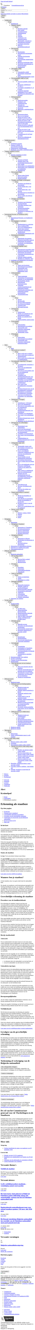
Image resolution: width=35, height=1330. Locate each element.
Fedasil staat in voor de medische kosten (24, 697)
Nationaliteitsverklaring (24, 570)
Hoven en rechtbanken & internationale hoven (24, 137)
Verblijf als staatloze (8, 1169)
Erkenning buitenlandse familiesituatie (24, 231)
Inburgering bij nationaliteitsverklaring (21, 546)
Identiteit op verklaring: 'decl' (25, 258)
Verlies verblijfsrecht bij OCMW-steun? (24, 618)
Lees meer (3, 1176)
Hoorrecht (20, 108)
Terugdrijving (21, 170)
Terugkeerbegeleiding (23, 208)
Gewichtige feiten (22, 595)
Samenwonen (21, 312)
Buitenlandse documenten (25, 238)
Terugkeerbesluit (22, 203)
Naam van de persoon (23, 265)
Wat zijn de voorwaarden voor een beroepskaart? (26, 431)
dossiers (26, 1280)
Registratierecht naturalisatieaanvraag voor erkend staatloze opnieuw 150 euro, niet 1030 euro (16, 1209)
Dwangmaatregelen (23, 209)
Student (20, 34)
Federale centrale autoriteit (25, 257)
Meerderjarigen (22, 562)
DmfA (19, 517)
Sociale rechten (15, 603)
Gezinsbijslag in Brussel (24, 649)
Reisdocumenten (22, 178)
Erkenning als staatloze (17, 598)
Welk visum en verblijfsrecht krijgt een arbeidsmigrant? (25, 471)
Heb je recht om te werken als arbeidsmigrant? (26, 355)
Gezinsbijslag (21, 646)
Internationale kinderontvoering (22, 283)
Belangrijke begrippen (24, 585)
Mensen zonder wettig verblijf (19, 741)
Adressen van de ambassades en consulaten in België (18, 1160)
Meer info (6, 822)
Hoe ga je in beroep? (23, 116)
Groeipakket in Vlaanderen (25, 648)
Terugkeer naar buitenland (25, 202)
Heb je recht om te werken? (25, 353)
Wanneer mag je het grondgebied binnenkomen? (25, 162)
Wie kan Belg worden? (24, 559)
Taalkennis (20, 592)
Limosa (20, 516)
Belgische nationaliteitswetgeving (12, 1245)
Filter (2, 12)
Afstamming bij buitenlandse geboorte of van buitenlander (25, 278)
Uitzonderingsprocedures (24, 722)
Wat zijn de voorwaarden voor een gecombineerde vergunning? (26, 372)
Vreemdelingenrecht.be (17, 5)
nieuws (21, 1280)
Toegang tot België (23, 160)
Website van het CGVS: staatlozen (13, 1155)
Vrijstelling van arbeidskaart (25, 413)
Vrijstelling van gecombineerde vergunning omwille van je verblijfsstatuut (26, 381)
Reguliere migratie (23, 28)
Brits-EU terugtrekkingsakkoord (24, 46)
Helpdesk (6, 781)
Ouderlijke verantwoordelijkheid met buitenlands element (24, 287)
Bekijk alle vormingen (7, 1251)
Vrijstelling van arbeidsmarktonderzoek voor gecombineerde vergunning (25, 376)
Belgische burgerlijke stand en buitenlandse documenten (26, 240)
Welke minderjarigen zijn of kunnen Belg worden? (14, 1095)
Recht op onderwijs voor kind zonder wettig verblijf (26, 756)
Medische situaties (16, 728)
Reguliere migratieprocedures (25, 721)
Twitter (3, 1259)
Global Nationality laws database (13, 1161)
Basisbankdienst (22, 638)
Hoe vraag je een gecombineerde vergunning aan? (25, 386)
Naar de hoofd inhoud (6, 1)
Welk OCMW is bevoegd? (25, 616)
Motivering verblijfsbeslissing (25, 109)
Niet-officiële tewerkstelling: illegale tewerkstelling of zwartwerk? (25, 500)
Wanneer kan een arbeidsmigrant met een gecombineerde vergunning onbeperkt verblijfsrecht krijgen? (25, 476)
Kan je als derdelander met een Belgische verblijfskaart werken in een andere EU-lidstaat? (26, 467)
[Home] (3, 7)
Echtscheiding (21, 324)
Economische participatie (24, 591)
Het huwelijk (21, 301)
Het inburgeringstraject (24, 529)
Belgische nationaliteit (17, 554)
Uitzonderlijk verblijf (23, 72)
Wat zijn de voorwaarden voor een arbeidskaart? (26, 406)
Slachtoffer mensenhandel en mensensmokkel (25, 64)
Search (3, 8)
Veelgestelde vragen (23, 332)
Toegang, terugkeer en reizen (18, 154)
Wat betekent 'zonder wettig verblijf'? (21, 745)
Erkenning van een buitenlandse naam (23, 270)
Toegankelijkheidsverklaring (11, 1314)
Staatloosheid (21, 67)
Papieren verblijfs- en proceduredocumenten (17, 145)
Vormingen (7, 784)
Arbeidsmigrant (22, 33)
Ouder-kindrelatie (22, 276)
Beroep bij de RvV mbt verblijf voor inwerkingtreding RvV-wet (26, 131)
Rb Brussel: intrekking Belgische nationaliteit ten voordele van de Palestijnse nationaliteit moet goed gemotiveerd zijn (16, 1221)
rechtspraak (4, 1282)
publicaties (10, 1285)
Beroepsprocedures (23, 114)
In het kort (7, 811)
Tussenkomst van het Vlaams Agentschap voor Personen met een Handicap (25, 674)
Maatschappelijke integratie (25, 589)
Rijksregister (14, 733)
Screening (13, 743)
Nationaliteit (7, 798)
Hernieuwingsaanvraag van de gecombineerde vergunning (26, 389)
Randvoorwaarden (23, 100)
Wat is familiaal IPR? (23, 226)
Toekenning (21, 569)
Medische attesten (15, 727)
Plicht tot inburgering (23, 532)
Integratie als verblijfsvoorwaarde (23, 105)
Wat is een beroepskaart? (24, 429)
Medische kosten (15, 682)
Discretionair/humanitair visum (26, 76)
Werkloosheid (14, 661)
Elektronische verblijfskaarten (19, 148)
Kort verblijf (21, 30)
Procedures (21, 567)
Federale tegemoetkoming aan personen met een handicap (26, 670)
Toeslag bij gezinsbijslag (24, 677)
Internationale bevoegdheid (25, 266)
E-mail (2, 1262)
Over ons (6, 779)
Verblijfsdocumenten (16, 143)
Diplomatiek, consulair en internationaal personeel (24, 41)
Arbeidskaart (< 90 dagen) (25, 403)
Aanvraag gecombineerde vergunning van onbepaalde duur (25, 396)
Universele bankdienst (24, 641)
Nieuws (6, 774)
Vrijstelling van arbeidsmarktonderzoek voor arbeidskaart (25, 410)
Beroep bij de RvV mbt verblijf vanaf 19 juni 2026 (25, 118)
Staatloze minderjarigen (7, 1073)
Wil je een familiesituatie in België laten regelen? (25, 228)
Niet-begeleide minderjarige (25, 629)
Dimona (20, 514)
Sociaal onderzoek (23, 614)
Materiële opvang (22, 624)
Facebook (3, 1258)
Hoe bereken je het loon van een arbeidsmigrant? (25, 448)
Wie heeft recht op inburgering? (22, 543)
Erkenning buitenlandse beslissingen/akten (24, 330)
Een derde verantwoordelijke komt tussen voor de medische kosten (26, 708)
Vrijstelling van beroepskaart (25, 433)
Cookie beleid (8, 1312)
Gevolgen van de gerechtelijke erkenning (15, 816)
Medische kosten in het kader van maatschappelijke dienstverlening (25, 704)
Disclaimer (7, 1309)
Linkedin (3, 1261)
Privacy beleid (8, 1311)
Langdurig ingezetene (23, 44)
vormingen (25, 1283)
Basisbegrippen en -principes (25, 224)
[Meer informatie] (31, 871)
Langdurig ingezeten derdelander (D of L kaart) (25, 91)
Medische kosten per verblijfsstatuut (23, 715)
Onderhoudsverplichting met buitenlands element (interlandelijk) (25, 291)
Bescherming (21, 52)
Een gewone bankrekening (25, 640)
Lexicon (6, 783)
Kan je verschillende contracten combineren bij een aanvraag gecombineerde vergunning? (26, 453)
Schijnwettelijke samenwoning (26, 319)
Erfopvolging (21, 337)
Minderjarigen (21, 560)
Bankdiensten (21, 637)
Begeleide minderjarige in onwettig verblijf (24, 631)
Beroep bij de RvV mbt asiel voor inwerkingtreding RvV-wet (25, 126)
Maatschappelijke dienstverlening (22, 610)
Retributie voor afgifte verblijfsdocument (22, 149)
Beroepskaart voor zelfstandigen (23, 426)
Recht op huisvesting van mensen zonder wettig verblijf (26, 753)
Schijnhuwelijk (22, 305)
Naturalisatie (21, 572)
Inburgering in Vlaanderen (25, 527)
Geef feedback (5, 1271)
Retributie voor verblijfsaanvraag (22, 102)
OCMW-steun (21, 608)
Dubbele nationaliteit (23, 597)
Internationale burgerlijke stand (26, 249)
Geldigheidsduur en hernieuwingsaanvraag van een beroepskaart (26, 439)
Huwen (20, 299)
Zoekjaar (20, 36)
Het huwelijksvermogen (24, 302)
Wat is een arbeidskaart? (24, 404)
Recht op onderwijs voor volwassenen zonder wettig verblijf (25, 760)
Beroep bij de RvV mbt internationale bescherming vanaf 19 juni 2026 (25, 122)
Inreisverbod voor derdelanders (26, 166)
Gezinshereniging (22, 31)
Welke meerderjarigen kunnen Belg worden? (17, 1106)
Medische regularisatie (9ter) (25, 62)
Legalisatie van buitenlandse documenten (22, 260)
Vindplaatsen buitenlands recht (26, 233)
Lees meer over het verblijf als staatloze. (11, 874)
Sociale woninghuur (16, 658)
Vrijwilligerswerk (22, 484)
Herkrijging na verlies (23, 580)
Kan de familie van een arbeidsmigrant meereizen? (25, 457)
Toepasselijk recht (22, 268)
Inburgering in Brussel (24, 538)
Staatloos (6, 1233)
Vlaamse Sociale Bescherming (19, 660)
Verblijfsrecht (14, 23)
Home (5, 797)
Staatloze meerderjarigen (7, 1099)
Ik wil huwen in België (24, 304)
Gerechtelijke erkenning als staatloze (14, 814)
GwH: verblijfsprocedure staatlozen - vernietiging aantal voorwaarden (13, 1185)
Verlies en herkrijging (23, 577)
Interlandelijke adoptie (24, 281)
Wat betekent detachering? (25, 460)
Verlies (19, 578)
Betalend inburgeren (23, 533)
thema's (17, 1280)
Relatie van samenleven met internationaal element (25, 314)
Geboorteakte (21, 594)
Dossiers (6, 775)
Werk (12, 348)
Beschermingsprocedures (24, 719)
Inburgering (14, 522)
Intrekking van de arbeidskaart (26, 421)
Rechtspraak (7, 777)
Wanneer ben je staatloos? (11, 813)
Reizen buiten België (23, 175)
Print (2, 1264)
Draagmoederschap (23, 294)
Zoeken (3, 10)
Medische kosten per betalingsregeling (23, 688)
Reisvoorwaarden (22, 177)
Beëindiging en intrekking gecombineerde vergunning (25, 392)
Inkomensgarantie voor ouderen (19, 657)
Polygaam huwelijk (23, 307)
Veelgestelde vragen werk (24, 446)
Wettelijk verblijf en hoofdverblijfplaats (23, 587)
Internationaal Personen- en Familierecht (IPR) (16, 1296)
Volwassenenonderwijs (17, 549)
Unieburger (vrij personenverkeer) (22, 38)
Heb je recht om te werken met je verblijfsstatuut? (26, 358)
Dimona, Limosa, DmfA (24, 513)
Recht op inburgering (23, 530)
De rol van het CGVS (10, 820)
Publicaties (7, 786)
